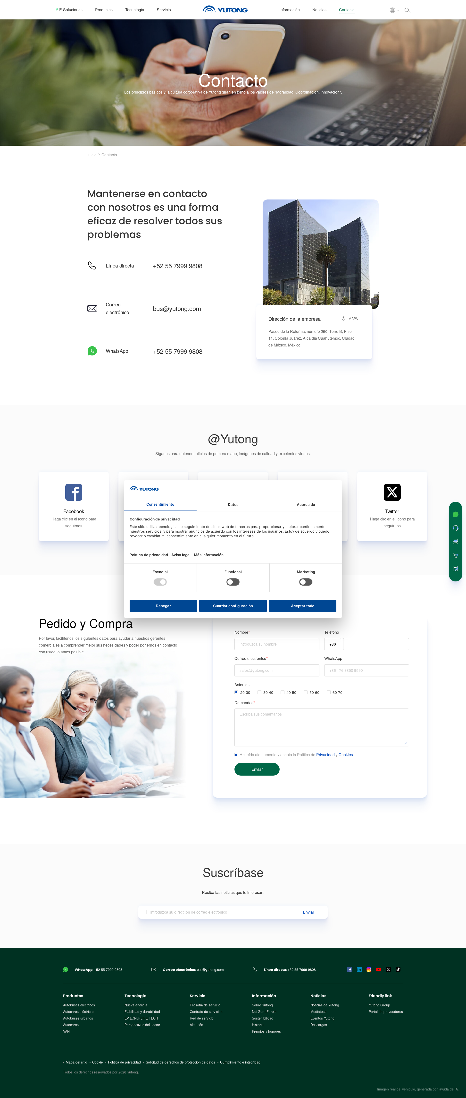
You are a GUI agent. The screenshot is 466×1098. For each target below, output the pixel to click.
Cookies (346, 754)
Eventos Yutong (322, 1018)
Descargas (318, 1024)
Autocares (71, 1024)
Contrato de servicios (206, 1011)
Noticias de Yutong (324, 1005)
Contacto (109, 154)
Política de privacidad (124, 1062)
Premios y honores (266, 1031)
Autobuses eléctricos (79, 1005)
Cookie (97, 1062)
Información (264, 996)
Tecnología (136, 996)
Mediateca (318, 1011)
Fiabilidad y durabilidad (142, 1011)
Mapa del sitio (76, 1062)
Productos (73, 996)
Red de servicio (202, 1018)
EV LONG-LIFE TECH (141, 1018)
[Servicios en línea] (455, 528)
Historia (258, 1024)
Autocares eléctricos (78, 1011)
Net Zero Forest (264, 1011)
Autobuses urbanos (78, 1018)
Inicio (92, 154)
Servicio (197, 996)
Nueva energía (136, 1005)
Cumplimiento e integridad (240, 1062)
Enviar (308, 912)
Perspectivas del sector (142, 1024)
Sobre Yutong (262, 1005)
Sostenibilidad (262, 1018)
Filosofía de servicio (205, 1005)
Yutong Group (379, 1005)
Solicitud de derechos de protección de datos (180, 1062)
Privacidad (325, 754)
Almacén (196, 1024)
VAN (66, 1031)
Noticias (318, 996)
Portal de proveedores (386, 1011)
